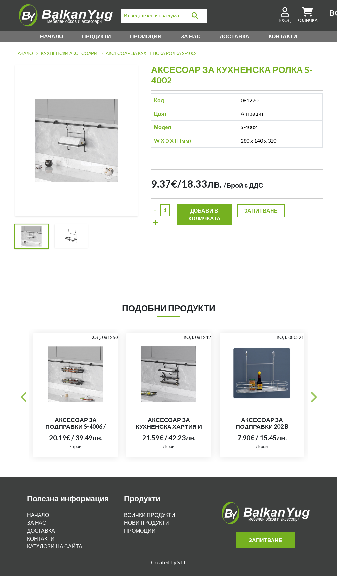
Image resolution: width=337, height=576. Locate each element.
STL (181, 562)
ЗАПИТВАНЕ (261, 210)
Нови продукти (146, 522)
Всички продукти (149, 515)
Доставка (234, 36)
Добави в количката (204, 214)
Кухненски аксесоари (69, 53)
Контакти (283, 36)
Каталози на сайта (54, 546)
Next (313, 395)
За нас (191, 36)
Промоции (146, 36)
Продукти (96, 36)
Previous (24, 395)
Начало (51, 36)
